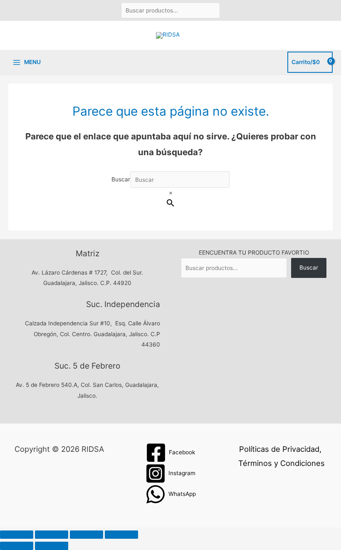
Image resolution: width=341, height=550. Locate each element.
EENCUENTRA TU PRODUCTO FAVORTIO (254, 252)
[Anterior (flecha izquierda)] (16, 546)
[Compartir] (86, 534)
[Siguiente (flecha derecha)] (51, 546)
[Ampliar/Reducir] (16, 534)
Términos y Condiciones (281, 463)
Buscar (120, 179)
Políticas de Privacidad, (280, 448)
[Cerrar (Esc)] (121, 534)
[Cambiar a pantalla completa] (51, 534)
